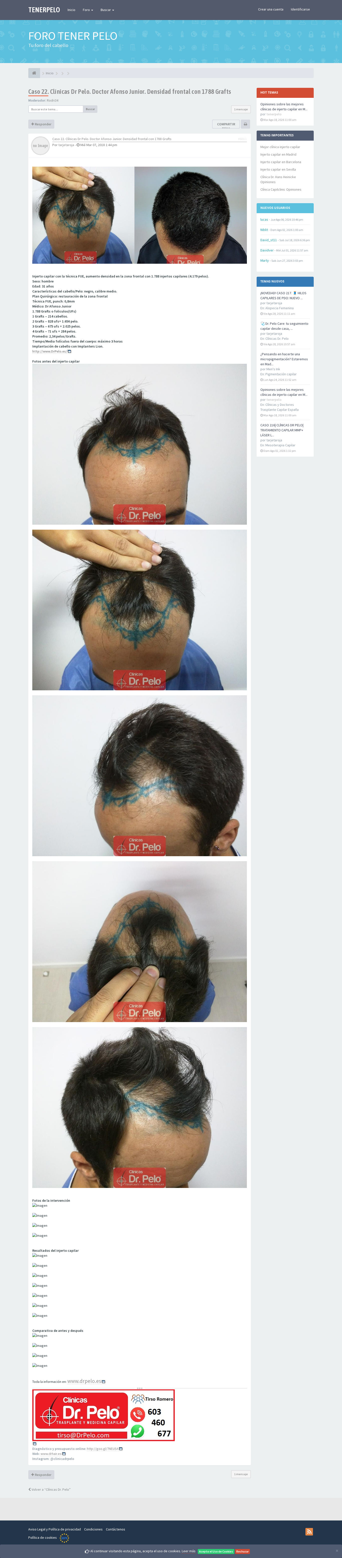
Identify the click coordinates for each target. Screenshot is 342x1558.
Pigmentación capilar (281, 374)
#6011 (242, 139)
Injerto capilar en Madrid (278, 154)
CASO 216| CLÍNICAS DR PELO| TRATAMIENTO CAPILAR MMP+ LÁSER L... (281, 430)
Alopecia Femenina (279, 308)
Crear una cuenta (270, 9)
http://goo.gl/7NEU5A (102, 1448)
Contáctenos (115, 1529)
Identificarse (300, 9)
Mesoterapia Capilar (280, 445)
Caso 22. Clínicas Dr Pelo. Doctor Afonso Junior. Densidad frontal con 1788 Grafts (129, 91)
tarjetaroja (66, 145)
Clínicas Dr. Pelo (277, 338)
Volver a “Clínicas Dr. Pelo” (51, 1489)
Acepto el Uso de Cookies (216, 1551)
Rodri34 (52, 100)
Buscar (106, 10)
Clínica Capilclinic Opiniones (280, 189)
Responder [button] (42, 124)
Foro (87, 10)
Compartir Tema (226, 126)
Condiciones (93, 1529)
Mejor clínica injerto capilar (280, 147)
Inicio (71, 10)
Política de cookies (42, 1537)
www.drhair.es (51, 1453)
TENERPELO (44, 10)
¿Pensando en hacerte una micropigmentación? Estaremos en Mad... (284, 359)
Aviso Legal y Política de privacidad (54, 1529)
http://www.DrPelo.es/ (49, 351)
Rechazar (242, 1551)
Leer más (189, 1551)
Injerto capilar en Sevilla (278, 169)
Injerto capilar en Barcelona (280, 162)
